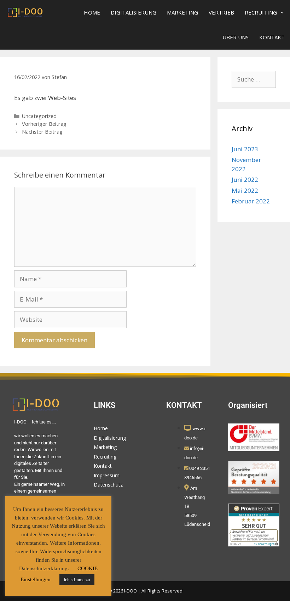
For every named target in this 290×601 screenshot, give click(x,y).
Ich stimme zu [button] (77, 579)
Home (92, 12)
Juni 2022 (245, 179)
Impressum (107, 475)
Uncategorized (39, 116)
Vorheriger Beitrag (44, 123)
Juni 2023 (245, 149)
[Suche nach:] (254, 79)
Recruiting (261, 12)
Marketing (182, 12)
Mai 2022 (245, 190)
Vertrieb (221, 12)
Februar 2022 (251, 201)
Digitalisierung (133, 12)
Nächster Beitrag (42, 131)
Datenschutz (108, 484)
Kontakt (272, 37)
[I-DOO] (25, 12)
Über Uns (235, 37)
